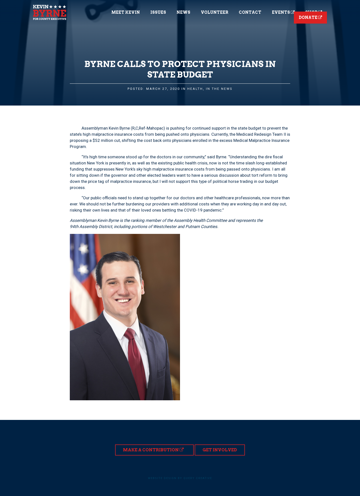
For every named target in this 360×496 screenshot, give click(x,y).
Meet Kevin (125, 12)
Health (195, 89)
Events (281, 12)
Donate (308, 17)
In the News (219, 89)
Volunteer (214, 12)
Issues (158, 12)
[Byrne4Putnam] (49, 12)
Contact (250, 12)
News (183, 12)
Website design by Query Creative (180, 478)
